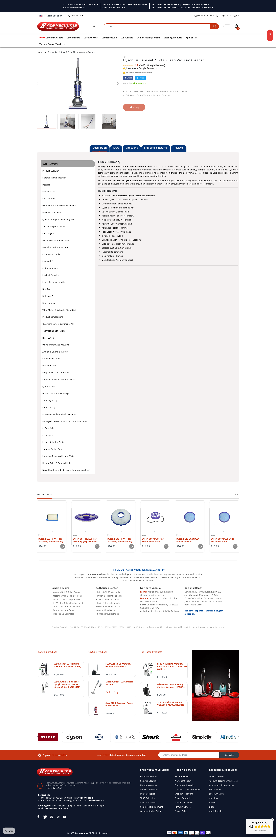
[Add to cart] (62, 546)
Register (224, 15)
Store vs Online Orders (53, 449)
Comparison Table (51, 254)
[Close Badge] (272, 819)
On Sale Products (97, 652)
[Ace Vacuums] (55, 771)
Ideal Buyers (48, 233)
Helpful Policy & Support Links (56, 463)
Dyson (125, 56)
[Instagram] (51, 817)
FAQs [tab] (116, 147)
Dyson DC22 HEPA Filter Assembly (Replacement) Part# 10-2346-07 (50, 540)
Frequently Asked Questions (55, 372)
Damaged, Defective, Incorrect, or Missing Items (65, 421)
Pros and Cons (49, 261)
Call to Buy (112, 692)
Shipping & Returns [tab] (155, 147)
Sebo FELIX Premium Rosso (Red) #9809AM (119, 704)
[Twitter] (44, 817)
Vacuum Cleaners (161, 95)
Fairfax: (143, 591)
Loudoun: (145, 598)
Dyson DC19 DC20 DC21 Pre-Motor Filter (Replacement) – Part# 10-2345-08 (189, 540)
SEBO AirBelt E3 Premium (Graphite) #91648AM (118, 665)
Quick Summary (50, 163)
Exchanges (47, 435)
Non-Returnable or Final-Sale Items (59, 414)
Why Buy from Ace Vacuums (55, 240)
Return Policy (48, 407)
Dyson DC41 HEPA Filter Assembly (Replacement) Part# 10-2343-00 (85, 540)
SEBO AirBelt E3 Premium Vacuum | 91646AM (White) (67, 665)
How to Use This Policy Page (55, 393)
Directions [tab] (131, 147)
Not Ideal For (48, 191)
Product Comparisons (52, 212)
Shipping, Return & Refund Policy (58, 379)
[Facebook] (38, 817)
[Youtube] (64, 817)
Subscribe (229, 755)
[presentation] (235, 495)
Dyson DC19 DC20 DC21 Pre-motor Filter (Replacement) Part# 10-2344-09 (223, 540)
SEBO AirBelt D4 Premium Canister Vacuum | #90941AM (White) (172, 666)
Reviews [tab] (179, 147)
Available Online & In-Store (55, 247)
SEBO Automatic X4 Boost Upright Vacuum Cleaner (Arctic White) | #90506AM (67, 684)
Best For (46, 184)
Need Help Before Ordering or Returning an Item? (66, 470)
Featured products (47, 652)
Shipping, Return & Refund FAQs (58, 456)
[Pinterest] (58, 817)
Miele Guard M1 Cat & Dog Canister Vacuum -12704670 (171, 685)
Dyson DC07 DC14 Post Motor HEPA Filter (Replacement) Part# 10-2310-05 (154, 540)
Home (39, 52)
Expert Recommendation (54, 177)
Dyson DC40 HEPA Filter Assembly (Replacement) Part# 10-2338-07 (119, 540)
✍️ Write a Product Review (137, 72)
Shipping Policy (49, 400)
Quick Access (48, 386)
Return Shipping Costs (53, 442)
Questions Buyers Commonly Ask (58, 219)
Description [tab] (99, 147)
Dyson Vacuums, (145, 95)
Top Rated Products (151, 652)
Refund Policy (48, 428)
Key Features (48, 198)
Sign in (236, 15)
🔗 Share (270, 35)
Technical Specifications (53, 226)
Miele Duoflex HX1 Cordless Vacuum (119, 683)
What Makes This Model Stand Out (59, 205)
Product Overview (50, 170)
